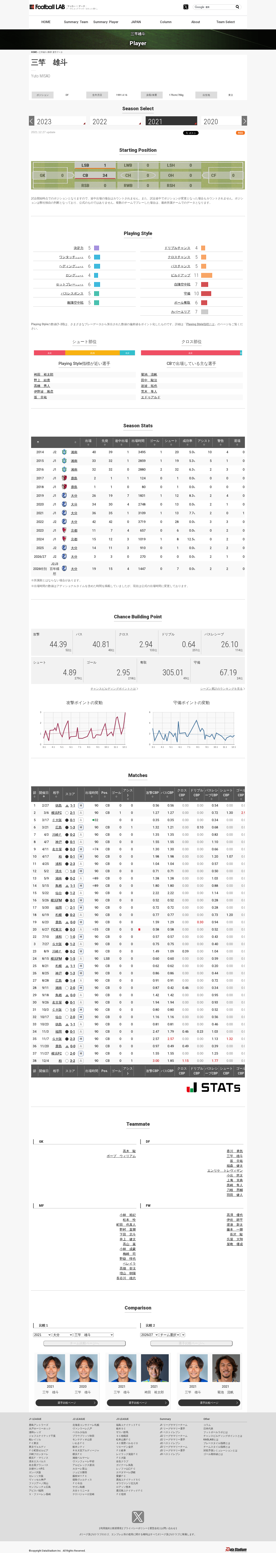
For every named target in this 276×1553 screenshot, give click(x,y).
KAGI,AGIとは (210, 1439)
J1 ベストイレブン (170, 1432)
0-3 (72, 849)
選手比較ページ (67, 1402)
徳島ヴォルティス (82, 1479)
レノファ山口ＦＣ (126, 1468)
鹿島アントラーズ (38, 1425)
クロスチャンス (179, 257)
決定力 (78, 248)
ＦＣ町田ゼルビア (38, 1450)
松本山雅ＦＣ (123, 1439)
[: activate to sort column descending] (38, 442)
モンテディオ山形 (82, 1439)
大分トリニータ (81, 1490)
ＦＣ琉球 (121, 1494)
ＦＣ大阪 (121, 1457)
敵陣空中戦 (75, 303)
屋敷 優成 (235, 1244)
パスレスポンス (72, 293)
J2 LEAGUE (79, 1419)
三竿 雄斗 (235, 1156)
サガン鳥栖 (79, 1487)
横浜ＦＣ (77, 1454)
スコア (70, 794)
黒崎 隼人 (235, 1185)
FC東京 (56, 929)
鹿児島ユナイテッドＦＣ (129, 1490)
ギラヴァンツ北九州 (127, 1483)
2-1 (72, 813)
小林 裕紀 (128, 1215)
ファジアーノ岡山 (38, 1483)
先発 (105, 441)
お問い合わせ (168, 1528)
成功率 (187, 441)
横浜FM (56, 900)
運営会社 (154, 1528)
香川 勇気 (235, 1151)
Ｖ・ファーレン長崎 (40, 1494)
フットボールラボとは (215, 1432)
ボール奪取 (182, 303)
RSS (240, 132)
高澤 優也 (235, 1215)
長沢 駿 (236, 1234)
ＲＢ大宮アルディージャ (86, 1450)
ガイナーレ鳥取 (124, 1465)
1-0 (72, 871)
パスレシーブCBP (211, 792)
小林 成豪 (128, 1249)
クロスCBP (182, 792)
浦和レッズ (35, 1432)
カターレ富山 (80, 1468)
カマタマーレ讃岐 (126, 1472)
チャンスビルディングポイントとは (113, 688)
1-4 (72, 980)
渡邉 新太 (235, 1225)
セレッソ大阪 (36, 1476)
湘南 (74, 452)
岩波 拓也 (149, 386)
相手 (56, 793)
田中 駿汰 (149, 380)
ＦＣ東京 (34, 1443)
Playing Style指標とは (200, 324)
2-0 (72, 988)
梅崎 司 (129, 1254)
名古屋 (57, 849)
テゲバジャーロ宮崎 (83, 1494)
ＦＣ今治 (77, 1483)
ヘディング (71, 266)
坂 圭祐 (40, 397)
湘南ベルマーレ (81, 1457)
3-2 (72, 1061)
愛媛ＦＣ (121, 1476)
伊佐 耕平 (235, 1220)
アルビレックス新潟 (83, 1465)
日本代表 (208, 1428)
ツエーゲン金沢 (124, 1446)
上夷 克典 (235, 1180)
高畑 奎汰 (128, 1268)
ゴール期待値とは (213, 1454)
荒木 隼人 (149, 391)
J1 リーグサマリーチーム (174, 1425)
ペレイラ (129, 1263)
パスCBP (167, 793)
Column (166, 22)
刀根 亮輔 (235, 1190)
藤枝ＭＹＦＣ (80, 1476)
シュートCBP (226, 792)
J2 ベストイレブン (170, 1443)
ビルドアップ (180, 275)
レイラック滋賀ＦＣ (127, 1454)
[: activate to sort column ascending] (49, 442)
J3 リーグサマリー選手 (172, 1450)
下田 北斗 (128, 1234)
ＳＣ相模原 (122, 1435)
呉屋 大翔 (235, 1239)
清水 (58, 871)
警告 (220, 441)
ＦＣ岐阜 (121, 1450)
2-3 (72, 864)
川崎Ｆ (57, 835)
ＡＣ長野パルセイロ (127, 1443)
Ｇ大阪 (57, 944)
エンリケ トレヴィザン (225, 1170)
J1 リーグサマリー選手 (172, 1428)
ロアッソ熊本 (123, 1487)
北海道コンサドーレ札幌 (86, 1425)
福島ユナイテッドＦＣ (128, 1425)
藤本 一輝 (235, 1229)
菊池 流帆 (149, 374)
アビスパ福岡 (36, 1490)
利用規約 (105, 1528)
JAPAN (136, 22)
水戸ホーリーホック (40, 1428)
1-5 (72, 959)
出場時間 (138, 441)
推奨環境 (117, 1528)
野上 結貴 (42, 380)
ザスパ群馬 (122, 1432)
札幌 (58, 915)
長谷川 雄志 (126, 1278)
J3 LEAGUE (122, 1419)
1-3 (72, 827)
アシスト (204, 441)
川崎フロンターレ (38, 1454)
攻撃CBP (152, 793)
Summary (165, 1419)
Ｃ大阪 (57, 820)
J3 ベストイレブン (170, 1454)
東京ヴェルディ (37, 1446)
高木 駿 (129, 1151)
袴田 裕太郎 (43, 374)
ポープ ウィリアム (121, 1156)
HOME (46, 22)
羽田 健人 (235, 1195)
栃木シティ (79, 1446)
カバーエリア (180, 312)
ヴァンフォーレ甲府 (83, 1461)
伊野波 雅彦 (43, 391)
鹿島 (74, 478)
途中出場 (121, 441)
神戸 (58, 842)
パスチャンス (180, 266)
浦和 (58, 864)
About (195, 22)
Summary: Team (76, 22)
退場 (237, 441)
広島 (58, 827)
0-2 (72, 835)
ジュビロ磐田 (80, 1472)
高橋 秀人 (42, 386)
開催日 (44, 793)
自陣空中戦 (182, 284)
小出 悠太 (235, 1175)
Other (206, 1419)
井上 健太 (128, 1239)
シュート (171, 441)
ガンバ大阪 (35, 1472)
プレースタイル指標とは (216, 1443)
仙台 (58, 893)
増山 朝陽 (128, 1273)
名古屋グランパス (38, 1465)
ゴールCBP (241, 792)
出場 (88, 441)
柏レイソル (35, 1439)
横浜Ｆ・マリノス (38, 1457)
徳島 (58, 805)
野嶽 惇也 (128, 1259)
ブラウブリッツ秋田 (83, 1435)
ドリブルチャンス (177, 248)
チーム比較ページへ (84, 1343)
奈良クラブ (122, 1461)
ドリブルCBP (196, 792)
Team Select (225, 22)
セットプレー (69, 284)
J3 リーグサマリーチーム (174, 1446)
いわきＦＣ (79, 1443)
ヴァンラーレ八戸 (82, 1428)
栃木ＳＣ (121, 1428)
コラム (207, 1425)
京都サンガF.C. (37, 1468)
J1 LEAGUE (35, 1419)
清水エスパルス (37, 1461)
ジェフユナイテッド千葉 (42, 1435)
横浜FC (56, 813)
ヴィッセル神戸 (37, 1479)
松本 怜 (129, 1220)
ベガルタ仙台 (80, 1432)
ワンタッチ (71, 257)
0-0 (72, 922)
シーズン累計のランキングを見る (221, 688)
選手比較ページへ (191, 1343)
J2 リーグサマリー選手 (172, 1439)
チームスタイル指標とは (216, 1446)
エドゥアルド (150, 397)
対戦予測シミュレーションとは (220, 1450)
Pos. (104, 793)
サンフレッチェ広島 (40, 1487)
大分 (74, 496)
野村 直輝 (128, 1229)
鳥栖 (58, 886)
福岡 (58, 908)
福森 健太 (235, 1166)
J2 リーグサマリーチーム (174, 1435)
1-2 (72, 893)
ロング (74, 275)
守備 (187, 293)
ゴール (154, 441)
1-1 (72, 805)
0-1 (72, 820)
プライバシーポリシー (135, 1528)
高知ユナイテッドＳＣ (128, 1479)
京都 (74, 530)
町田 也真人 (126, 1225)
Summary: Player (105, 22)
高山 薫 (129, 1244)
